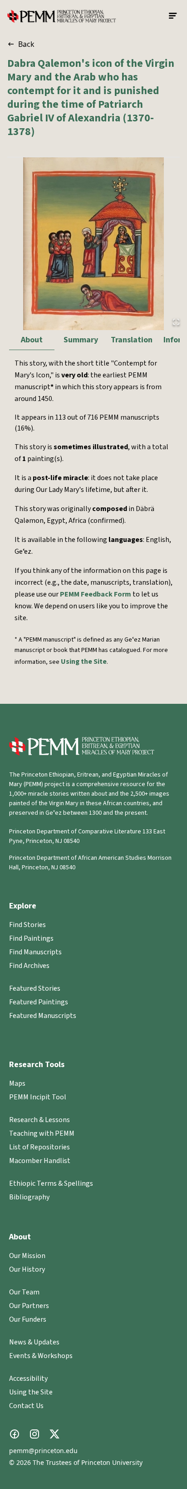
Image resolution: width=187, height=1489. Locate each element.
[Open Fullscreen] (176, 322)
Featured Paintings (38, 1002)
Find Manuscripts (35, 952)
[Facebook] (14, 1434)
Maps (17, 1083)
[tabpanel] (93, 523)
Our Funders (27, 1319)
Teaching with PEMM (41, 1133)
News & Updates (34, 1342)
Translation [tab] (132, 340)
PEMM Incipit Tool (37, 1097)
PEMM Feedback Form (95, 594)
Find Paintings (31, 938)
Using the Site (84, 662)
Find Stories (27, 925)
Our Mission (27, 1256)
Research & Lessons (39, 1120)
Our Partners (29, 1306)
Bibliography (29, 1197)
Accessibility (28, 1379)
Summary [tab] (81, 340)
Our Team (24, 1292)
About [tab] (32, 340)
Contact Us (26, 1406)
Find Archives (29, 966)
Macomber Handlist (39, 1161)
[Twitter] (54, 1434)
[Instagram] (34, 1434)
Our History (27, 1269)
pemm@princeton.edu (43, 1450)
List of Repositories (39, 1147)
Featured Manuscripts (42, 1016)
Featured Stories (34, 988)
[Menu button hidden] (173, 16)
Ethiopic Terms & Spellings (51, 1183)
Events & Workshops (41, 1356)
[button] (93, 243)
